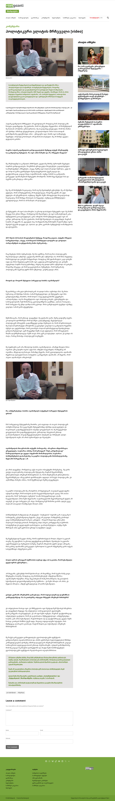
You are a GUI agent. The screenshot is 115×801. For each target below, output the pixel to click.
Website (8, 738)
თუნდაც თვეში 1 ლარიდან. (44, 678)
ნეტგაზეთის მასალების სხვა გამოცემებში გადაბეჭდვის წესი (90, 798)
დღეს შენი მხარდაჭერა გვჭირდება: (22, 676)
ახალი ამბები (11, 18)
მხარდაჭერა (12, 11)
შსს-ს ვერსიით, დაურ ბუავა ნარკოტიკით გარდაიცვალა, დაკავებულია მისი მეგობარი (92, 207)
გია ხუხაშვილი (11, 692)
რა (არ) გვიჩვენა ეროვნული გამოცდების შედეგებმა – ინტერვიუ (91, 68)
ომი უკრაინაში (37, 778)
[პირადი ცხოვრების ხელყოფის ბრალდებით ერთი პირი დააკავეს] (93, 139)
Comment (9, 710)
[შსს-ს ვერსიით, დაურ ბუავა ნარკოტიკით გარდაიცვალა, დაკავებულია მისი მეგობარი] (93, 195)
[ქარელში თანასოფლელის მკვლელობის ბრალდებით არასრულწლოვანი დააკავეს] (93, 167)
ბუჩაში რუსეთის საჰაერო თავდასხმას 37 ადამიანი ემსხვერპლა (90, 124)
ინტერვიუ (21, 692)
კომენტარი (45, 18)
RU (102, 18)
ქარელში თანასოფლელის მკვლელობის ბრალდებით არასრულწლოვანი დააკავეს (92, 179)
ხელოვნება (56, 18)
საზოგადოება (23, 18)
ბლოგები (82, 18)
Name (7, 730)
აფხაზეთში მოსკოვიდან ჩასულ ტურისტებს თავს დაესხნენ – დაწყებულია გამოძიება (93, 96)
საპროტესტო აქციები (39, 775)
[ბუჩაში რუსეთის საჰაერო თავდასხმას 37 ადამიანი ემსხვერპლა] (93, 111)
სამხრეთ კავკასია (69, 18)
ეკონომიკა (35, 18)
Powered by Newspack (23, 798)
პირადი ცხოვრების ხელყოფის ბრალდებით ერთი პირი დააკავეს (93, 152)
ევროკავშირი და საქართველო (42, 783)
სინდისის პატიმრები (39, 773)
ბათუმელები (94, 18)
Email (41, 730)
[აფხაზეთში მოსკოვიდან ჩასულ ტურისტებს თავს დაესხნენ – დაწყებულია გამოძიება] (93, 83)
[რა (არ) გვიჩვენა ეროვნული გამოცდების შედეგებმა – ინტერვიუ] (93, 56)
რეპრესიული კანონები (40, 780)
